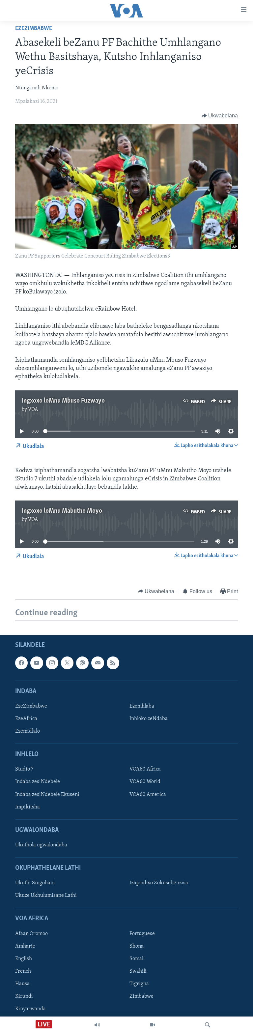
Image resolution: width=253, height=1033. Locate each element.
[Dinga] (207, 1025)
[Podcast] (82, 662)
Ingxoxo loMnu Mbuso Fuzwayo (63, 401)
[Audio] (97, 1025)
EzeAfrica (26, 718)
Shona (136, 946)
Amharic (25, 946)
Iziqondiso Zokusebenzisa (158, 883)
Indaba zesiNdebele (37, 781)
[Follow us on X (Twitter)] (67, 662)
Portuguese (142, 933)
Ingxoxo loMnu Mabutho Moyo (62, 511)
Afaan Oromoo (31, 933)
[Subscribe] (97, 662)
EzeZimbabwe (33, 29)
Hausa (22, 984)
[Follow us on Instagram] (52, 662)
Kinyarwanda (30, 1009)
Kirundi (24, 996)
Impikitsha (27, 807)
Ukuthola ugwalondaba (41, 845)
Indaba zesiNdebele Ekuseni (47, 794)
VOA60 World (144, 781)
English (23, 958)
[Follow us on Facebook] (21, 662)
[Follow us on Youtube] (36, 662)
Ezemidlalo (27, 731)
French (23, 971)
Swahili (138, 971)
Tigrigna (139, 984)
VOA (33, 409)
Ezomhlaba (141, 706)
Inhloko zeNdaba (148, 718)
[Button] (220, 115)
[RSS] (113, 662)
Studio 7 (24, 769)
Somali (137, 958)
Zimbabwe (141, 996)
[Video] (152, 1025)
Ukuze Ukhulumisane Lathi (46, 895)
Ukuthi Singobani (35, 883)
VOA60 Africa (145, 769)
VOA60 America (147, 794)
